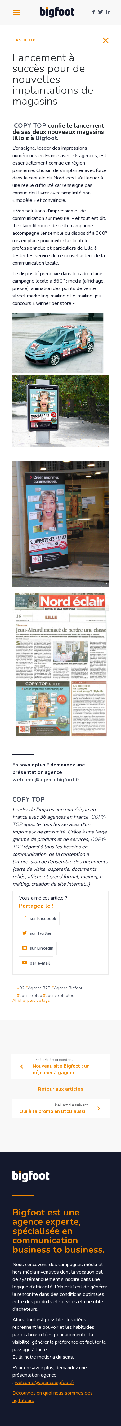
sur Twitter (41, 933)
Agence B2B (39, 988)
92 (22, 988)
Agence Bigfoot (68, 988)
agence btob (31, 995)
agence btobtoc (60, 995)
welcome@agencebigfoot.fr (45, 779)
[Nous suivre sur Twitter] (100, 12)
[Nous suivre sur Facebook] (93, 12)
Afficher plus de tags (31, 1000)
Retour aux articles (60, 1089)
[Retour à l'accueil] (57, 12)
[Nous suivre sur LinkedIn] (108, 12)
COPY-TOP (31, 125)
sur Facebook (43, 918)
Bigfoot (46, 138)
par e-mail (40, 963)
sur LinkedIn (41, 948)
